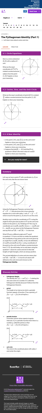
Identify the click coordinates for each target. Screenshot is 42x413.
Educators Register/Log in (31, 7)
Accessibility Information (25, 385)
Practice (14, 47)
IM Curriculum (35, 1)
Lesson (5, 47)
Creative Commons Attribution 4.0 (14, 391)
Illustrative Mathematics (15, 389)
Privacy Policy (13, 385)
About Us (36, 2)
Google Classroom (34, 5)
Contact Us (36, 4)
